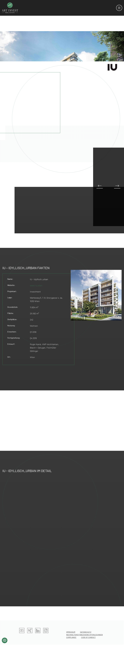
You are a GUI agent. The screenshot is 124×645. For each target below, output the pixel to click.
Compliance (71, 637)
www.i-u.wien (36, 285)
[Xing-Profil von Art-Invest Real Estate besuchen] (29, 630)
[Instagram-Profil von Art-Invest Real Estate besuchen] (45, 630)
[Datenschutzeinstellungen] (4, 640)
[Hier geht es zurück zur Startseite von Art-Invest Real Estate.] (10, 7)
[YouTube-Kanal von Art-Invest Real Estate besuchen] (21, 630)
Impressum (70, 632)
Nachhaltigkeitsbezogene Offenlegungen (84, 635)
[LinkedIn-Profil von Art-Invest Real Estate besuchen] (37, 630)
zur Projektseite (92, 81)
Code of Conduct (88, 637)
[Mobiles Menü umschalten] (119, 8)
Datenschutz (85, 632)
